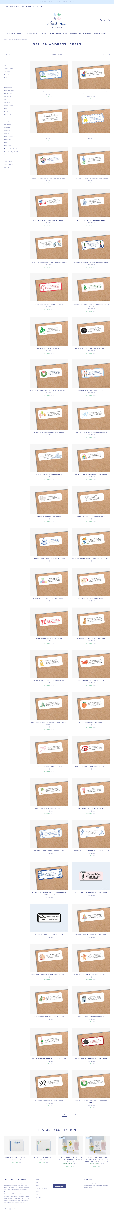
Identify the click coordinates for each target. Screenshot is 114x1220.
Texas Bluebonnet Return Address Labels (91, 178)
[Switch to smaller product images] (6, 54)
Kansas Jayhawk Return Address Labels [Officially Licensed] (91, 93)
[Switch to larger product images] (3, 54)
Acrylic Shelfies (8, 68)
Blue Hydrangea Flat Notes (16, 1157)
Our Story (38, 1185)
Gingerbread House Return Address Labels (48, 974)
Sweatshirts (7, 155)
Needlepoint (7, 124)
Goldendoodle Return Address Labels (91, 638)
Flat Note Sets (8, 93)
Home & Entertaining (58, 33)
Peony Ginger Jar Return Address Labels (48, 178)
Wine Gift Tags (8, 164)
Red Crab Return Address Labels (91, 680)
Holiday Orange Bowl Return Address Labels (90, 558)
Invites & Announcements (80, 33)
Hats (5, 108)
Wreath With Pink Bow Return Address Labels (91, 1102)
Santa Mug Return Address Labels (91, 598)
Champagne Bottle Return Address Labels (49, 1059)
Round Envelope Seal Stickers (12, 151)
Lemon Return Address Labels (91, 136)
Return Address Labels (20, 39)
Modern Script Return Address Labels (48, 136)
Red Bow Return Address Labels (49, 638)
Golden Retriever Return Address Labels (49, 680)
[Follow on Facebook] (34, 6)
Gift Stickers (7, 96)
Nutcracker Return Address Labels (91, 390)
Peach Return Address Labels (91, 722)
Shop (10, 39)
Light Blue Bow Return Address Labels (91, 432)
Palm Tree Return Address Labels (49, 808)
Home (5, 39)
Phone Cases (7, 139)
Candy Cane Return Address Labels (49, 304)
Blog (22, 6)
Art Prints (7, 71)
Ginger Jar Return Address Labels (91, 220)
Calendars (7, 81)
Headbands (7, 111)
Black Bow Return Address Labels (49, 1101)
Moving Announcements (11, 121)
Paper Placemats (8, 136)
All (5, 65)
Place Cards (7, 145)
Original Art (7, 130)
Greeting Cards (31, 33)
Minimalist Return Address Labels (91, 516)
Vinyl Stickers (8, 161)
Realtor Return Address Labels (91, 1016)
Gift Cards (7, 167)
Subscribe (59, 1186)
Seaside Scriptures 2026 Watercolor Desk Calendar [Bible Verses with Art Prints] (97, 1159)
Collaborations (100, 33)
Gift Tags (6, 99)
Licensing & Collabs (41, 1188)
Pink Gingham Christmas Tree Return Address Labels (90, 305)
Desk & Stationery (14, 33)
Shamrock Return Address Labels (49, 348)
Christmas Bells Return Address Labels (49, 558)
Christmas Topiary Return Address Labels (91, 262)
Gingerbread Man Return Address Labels (91, 974)
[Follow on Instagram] (38, 6)
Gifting (43, 33)
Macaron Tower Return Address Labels (91, 934)
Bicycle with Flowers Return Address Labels (49, 262)
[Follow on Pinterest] (41, 6)
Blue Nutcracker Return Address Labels (49, 850)
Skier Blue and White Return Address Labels (91, 850)
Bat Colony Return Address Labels (49, 934)
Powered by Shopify (29, 1215)
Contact (28, 6)
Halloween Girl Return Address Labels (91, 893)
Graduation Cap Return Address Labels (91, 1059)
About (6, 6)
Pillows (6, 142)
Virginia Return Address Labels (49, 474)
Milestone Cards (8, 115)
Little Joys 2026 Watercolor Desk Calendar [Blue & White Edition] (70, 1159)
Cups (5, 84)
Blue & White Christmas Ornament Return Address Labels (49, 893)
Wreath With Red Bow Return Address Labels (49, 390)
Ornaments (7, 133)
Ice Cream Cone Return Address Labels (91, 808)
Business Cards (8, 78)
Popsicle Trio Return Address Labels (49, 432)
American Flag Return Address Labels (48, 220)
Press (37, 1191)
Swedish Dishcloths (9, 158)
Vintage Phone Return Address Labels (90, 766)
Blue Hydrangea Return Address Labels (49, 92)
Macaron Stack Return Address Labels (49, 598)
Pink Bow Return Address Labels (49, 766)
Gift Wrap (7, 102)
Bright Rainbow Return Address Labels (91, 474)
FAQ (37, 1182)
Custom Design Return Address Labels (90, 348)
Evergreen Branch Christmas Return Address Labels (48, 723)
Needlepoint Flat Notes (43, 1157)
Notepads (7, 127)
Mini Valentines (8, 118)
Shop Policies (39, 1197)
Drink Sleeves (8, 87)
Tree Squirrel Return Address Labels (49, 1016)
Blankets (6, 74)
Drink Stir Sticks (9, 90)
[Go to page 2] (75, 1115)
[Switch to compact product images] (9, 54)
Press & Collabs (14, 6)
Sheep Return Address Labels (49, 516)
